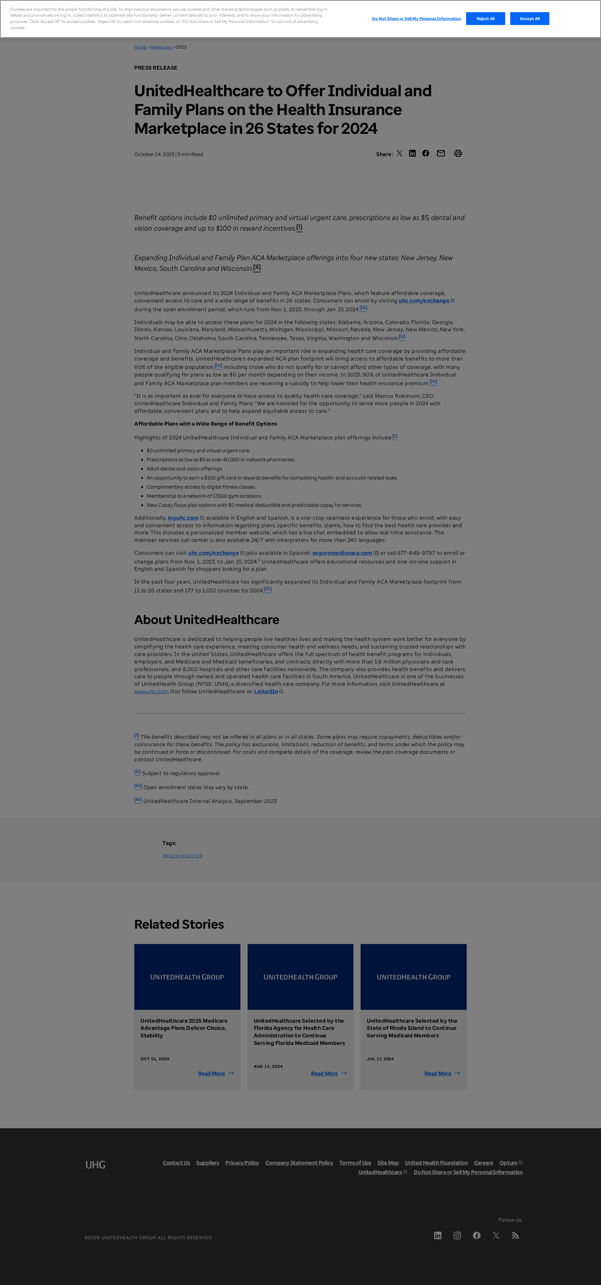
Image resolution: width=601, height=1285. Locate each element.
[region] (300, 19)
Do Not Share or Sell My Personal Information (416, 18)
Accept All (530, 18)
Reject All (486, 18)
